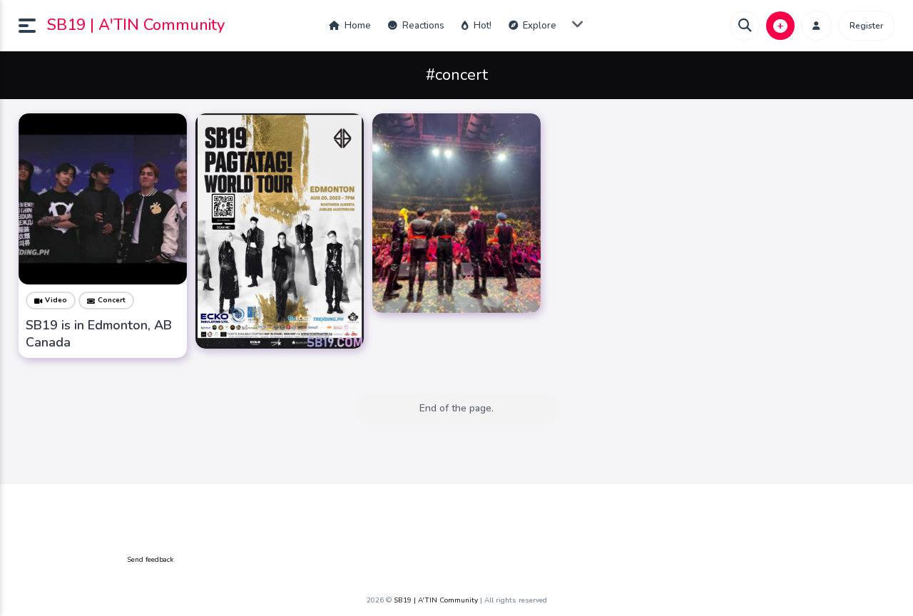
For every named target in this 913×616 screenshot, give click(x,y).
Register (866, 25)
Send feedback (150, 560)
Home (356, 25)
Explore (538, 25)
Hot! (481, 25)
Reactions (422, 25)
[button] (33, 25)
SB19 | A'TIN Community (136, 25)
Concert (112, 300)
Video (56, 300)
